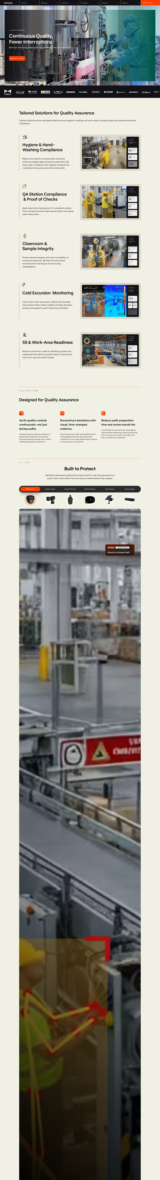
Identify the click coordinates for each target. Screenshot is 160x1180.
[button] (29, 3)
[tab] (30, 489)
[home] (9, 3)
